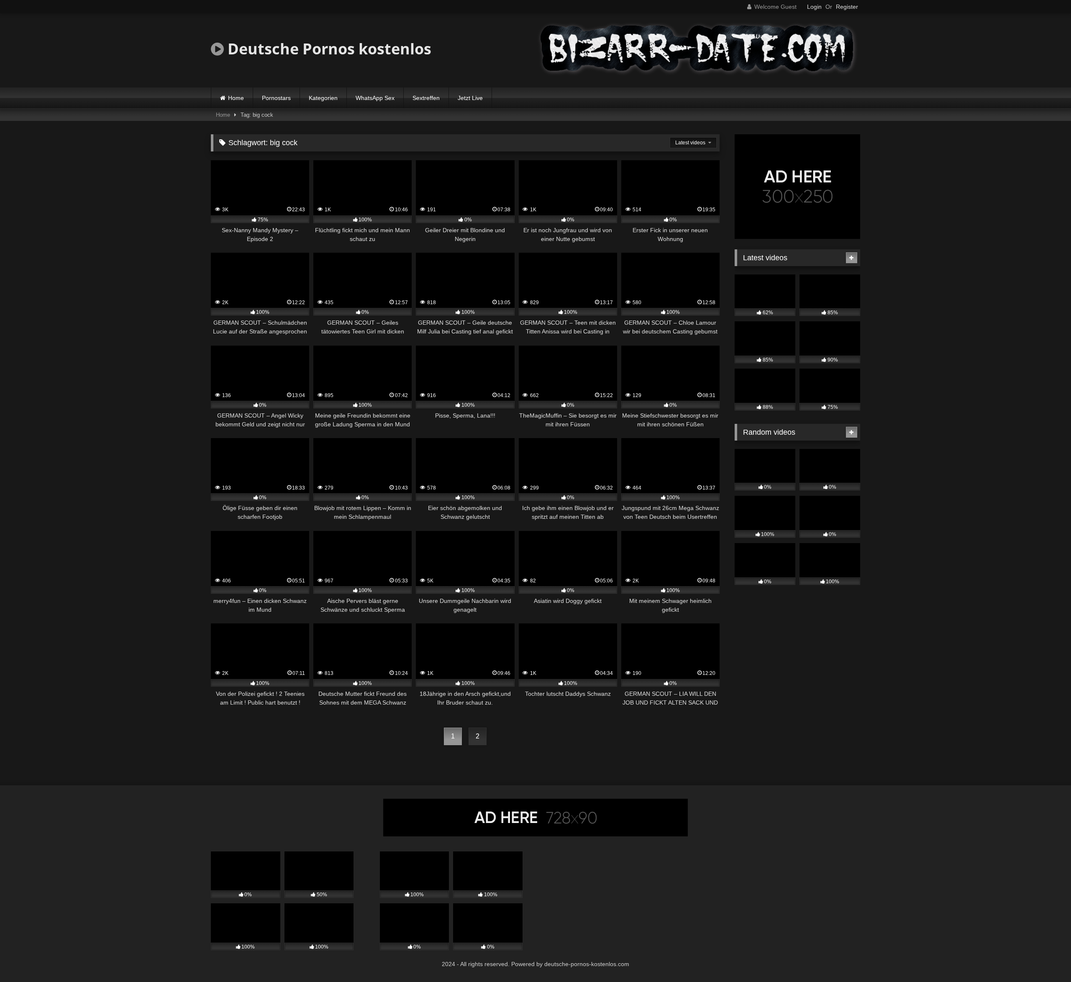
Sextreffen (426, 98)
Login (814, 6)
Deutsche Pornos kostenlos (327, 48)
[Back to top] (1045, 957)
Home (236, 98)
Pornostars (276, 98)
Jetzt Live (470, 98)
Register (847, 6)
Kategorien (323, 98)
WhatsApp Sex (375, 98)
